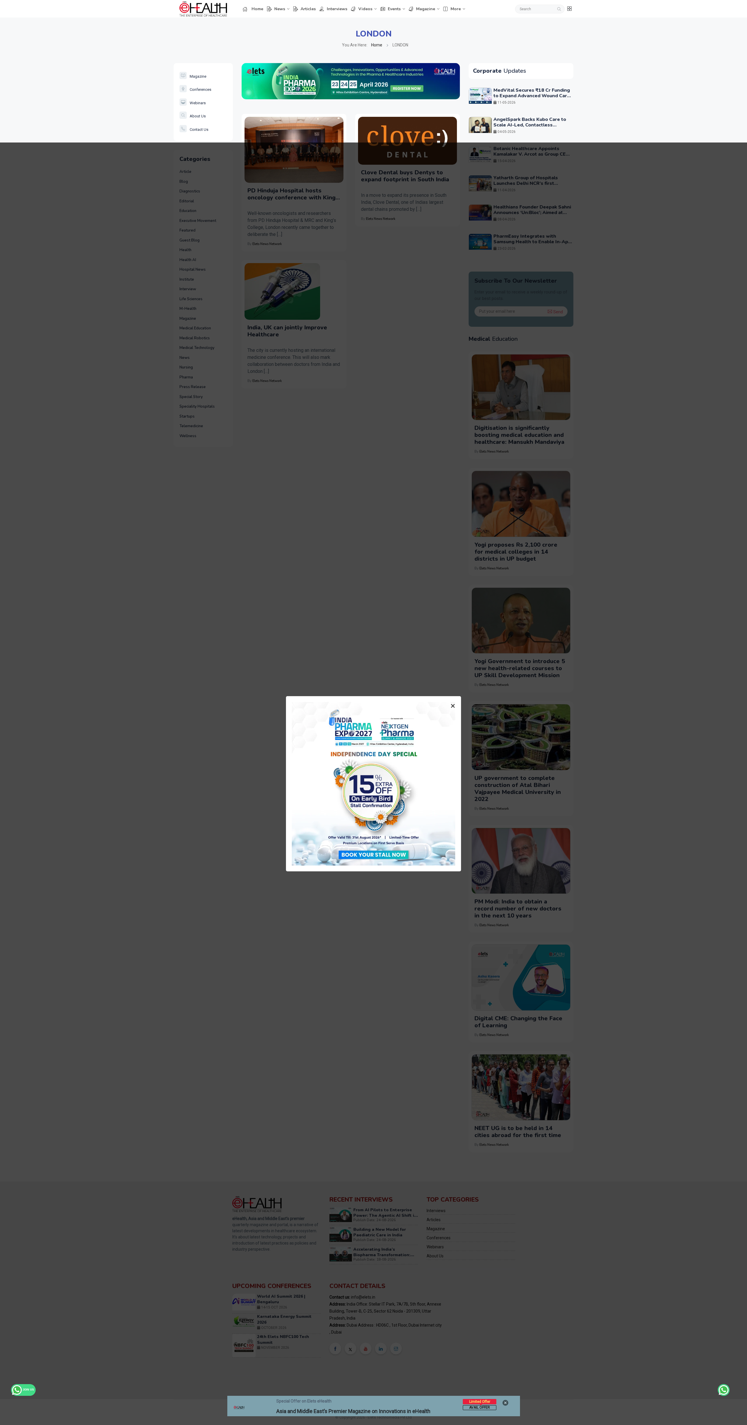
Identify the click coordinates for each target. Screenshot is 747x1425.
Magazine (425, 9)
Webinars (198, 103)
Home (257, 9)
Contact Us (199, 129)
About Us (198, 116)
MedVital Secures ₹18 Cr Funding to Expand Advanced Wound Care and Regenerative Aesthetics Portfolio (531, 98)
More (456, 9)
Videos (365, 9)
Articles (308, 9)
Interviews (337, 9)
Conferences (200, 89)
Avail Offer (479, 1407)
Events (394, 9)
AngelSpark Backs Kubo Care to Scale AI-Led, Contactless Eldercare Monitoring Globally (529, 125)
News (279, 9)
